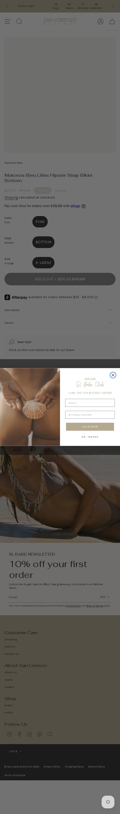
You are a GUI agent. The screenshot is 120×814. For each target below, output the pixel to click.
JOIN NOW (90, 426)
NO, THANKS (89, 436)
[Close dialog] (113, 375)
